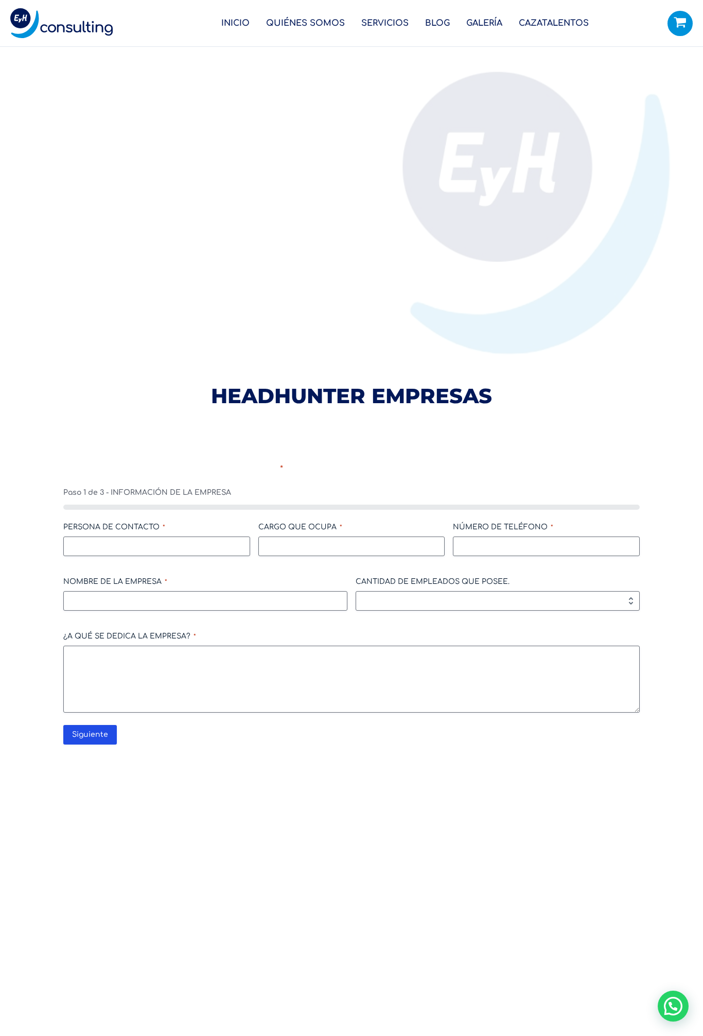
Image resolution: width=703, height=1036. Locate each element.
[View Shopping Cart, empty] (680, 23)
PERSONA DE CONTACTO (114, 527)
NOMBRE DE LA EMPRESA (115, 581)
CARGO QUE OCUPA (300, 527)
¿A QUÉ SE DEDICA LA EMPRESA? (129, 636)
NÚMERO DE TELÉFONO (503, 527)
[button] (673, 1006)
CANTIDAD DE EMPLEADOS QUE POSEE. (432, 581)
